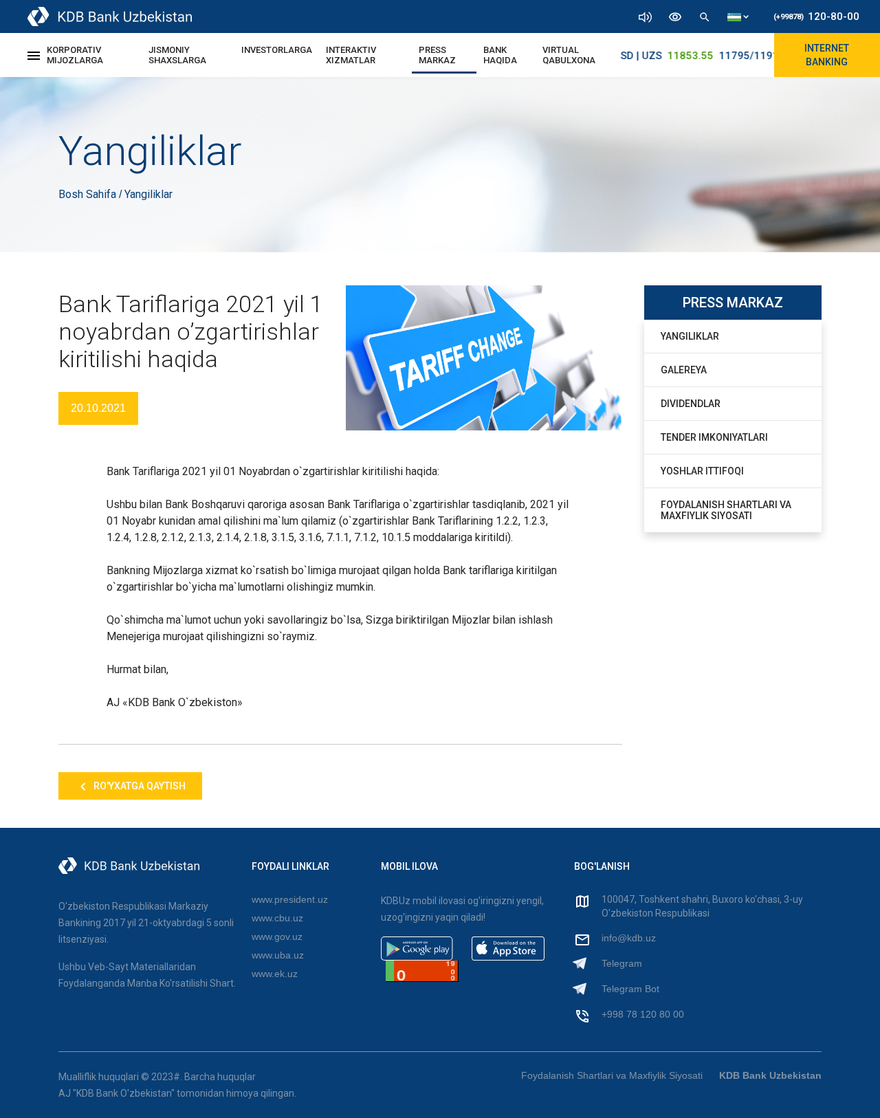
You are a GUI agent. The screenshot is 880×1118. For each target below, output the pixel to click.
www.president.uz (290, 899)
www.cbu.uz (277, 917)
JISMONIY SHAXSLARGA (177, 55)
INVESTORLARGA (276, 50)
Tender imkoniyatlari (714, 437)
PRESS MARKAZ (437, 55)
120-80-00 (816, 16)
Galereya (684, 369)
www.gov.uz (277, 936)
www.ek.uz (275, 973)
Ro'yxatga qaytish (138, 785)
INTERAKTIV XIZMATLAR (351, 55)
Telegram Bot (630, 988)
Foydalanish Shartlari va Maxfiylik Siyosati (726, 510)
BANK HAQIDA (500, 55)
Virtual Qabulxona (568, 55)
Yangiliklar (690, 336)
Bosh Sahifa (88, 194)
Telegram (622, 963)
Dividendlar (690, 403)
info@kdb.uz (629, 937)
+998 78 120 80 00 (643, 1014)
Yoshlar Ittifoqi (702, 470)
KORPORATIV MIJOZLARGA (75, 55)
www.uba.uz (278, 955)
